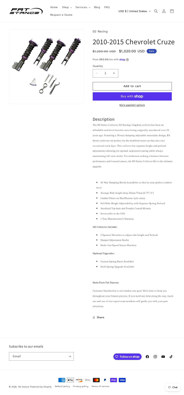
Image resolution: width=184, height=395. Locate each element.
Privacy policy (80, 386)
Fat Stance (23, 386)
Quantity (98, 66)
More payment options (132, 105)
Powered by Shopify (41, 386)
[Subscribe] (69, 356)
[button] (66, 7)
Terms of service (100, 386)
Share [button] (100, 317)
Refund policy (62, 386)
